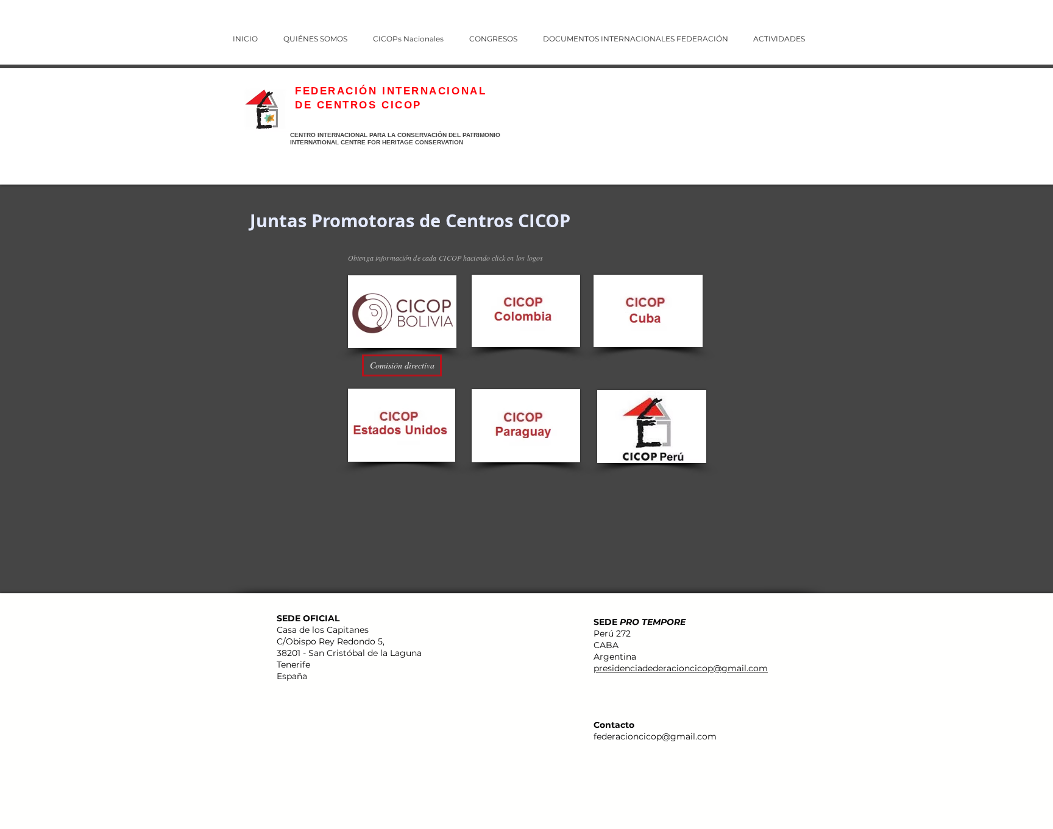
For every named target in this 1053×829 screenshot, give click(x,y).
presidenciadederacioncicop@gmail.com (681, 668)
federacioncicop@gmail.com (655, 736)
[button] (501, 33)
